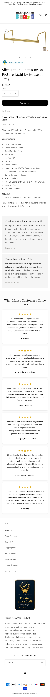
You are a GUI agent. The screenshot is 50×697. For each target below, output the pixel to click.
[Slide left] (19, 57)
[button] (3, 15)
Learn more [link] (10, 248)
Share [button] (7, 111)
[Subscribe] (42, 663)
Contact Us (9, 542)
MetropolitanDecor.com (22, 693)
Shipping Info (10, 547)
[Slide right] (30, 57)
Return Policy (10, 553)
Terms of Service (11, 565)
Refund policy (10, 571)
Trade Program (11, 536)
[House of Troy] (25, 62)
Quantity (5, 88)
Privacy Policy (10, 559)
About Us (8, 530)
